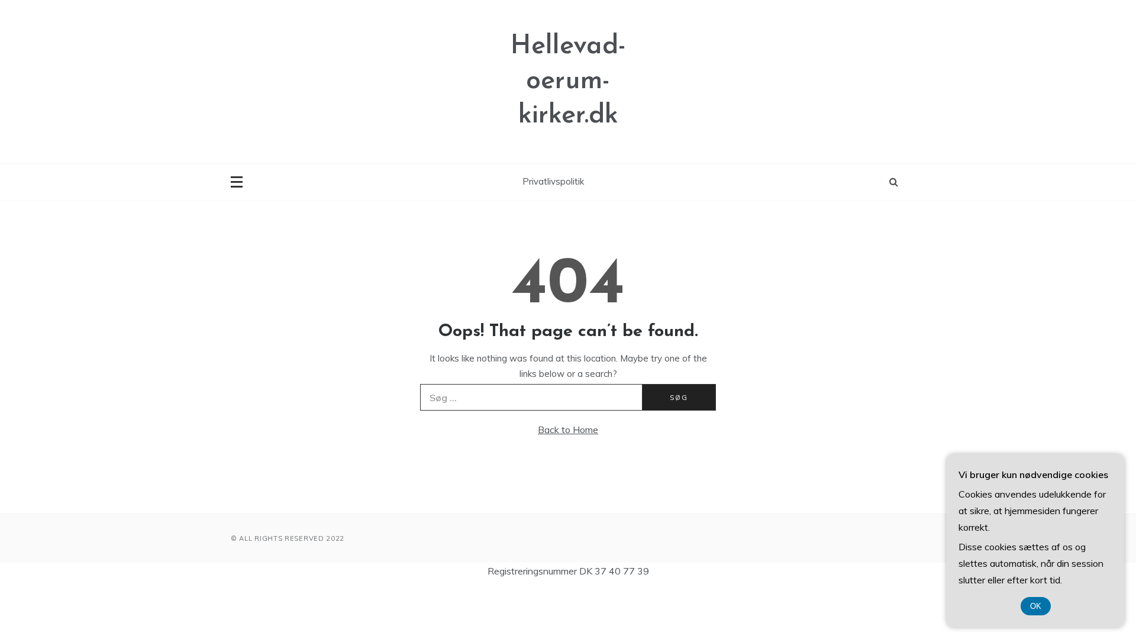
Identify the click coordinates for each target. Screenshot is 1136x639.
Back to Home (568, 429)
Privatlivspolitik (553, 181)
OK (1035, 606)
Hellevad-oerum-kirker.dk (568, 81)
